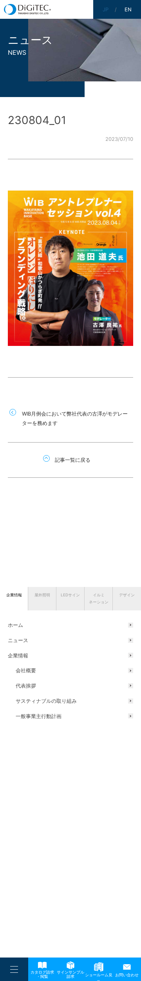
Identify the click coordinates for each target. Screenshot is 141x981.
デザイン (127, 594)
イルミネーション (98, 598)
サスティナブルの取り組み (46, 701)
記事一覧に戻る (72, 460)
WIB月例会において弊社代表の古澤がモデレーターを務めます (75, 418)
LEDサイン (70, 594)
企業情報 (14, 594)
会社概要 (26, 670)
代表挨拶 (26, 685)
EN (128, 9)
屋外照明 (42, 594)
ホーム (15, 625)
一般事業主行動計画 (38, 716)
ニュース (18, 640)
